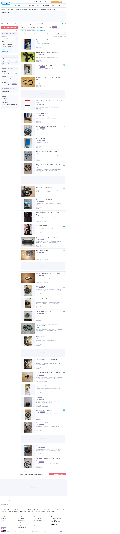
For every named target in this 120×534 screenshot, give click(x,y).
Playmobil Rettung (18, 507)
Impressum (28, 531)
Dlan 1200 (34, 509)
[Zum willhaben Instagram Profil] (56, 531)
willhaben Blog (4, 523)
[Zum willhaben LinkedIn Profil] (63, 531)
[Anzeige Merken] (64, 40)
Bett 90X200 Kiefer (50, 511)
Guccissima (45, 506)
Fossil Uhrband (22, 506)
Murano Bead (3, 507)
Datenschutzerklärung (22, 527)
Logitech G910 (28, 509)
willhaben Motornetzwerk (39, 522)
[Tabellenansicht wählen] (65, 24)
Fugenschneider (56, 509)
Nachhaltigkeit (4, 522)
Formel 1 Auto (29, 507)
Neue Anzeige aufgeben (57, 1)
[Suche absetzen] (16, 38)
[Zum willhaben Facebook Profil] (65, 531)
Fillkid (24, 507)
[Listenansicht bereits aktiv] (63, 24)
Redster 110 (13, 509)
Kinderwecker (51, 506)
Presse (2, 520)
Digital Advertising (37, 518)
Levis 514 (62, 509)
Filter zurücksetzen (41, 30)
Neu (2, 500)
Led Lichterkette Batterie (6, 511)
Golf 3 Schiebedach (15, 511)
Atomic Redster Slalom (5, 509)
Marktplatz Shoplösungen (39, 525)
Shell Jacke (16, 506)
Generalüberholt (12, 500)
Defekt (23, 500)
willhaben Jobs (37, 523)
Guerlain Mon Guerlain (59, 506)
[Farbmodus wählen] (64, 1)
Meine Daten (20, 525)
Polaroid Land (9, 506)
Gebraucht (18, 500)
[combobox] (8, 38)
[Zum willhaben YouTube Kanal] (61, 531)
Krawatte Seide (40, 509)
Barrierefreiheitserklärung (23, 523)
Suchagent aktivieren (11, 27)
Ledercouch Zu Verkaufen (46, 507)
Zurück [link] (21, 33)
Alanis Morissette (11, 507)
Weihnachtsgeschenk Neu (37, 506)
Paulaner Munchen (48, 509)
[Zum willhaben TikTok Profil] (59, 531)
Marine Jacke (28, 506)
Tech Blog (3, 525)
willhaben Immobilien (38, 520)
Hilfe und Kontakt (21, 518)
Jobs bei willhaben (4, 518)
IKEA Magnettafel (36, 507)
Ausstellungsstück (28, 500)
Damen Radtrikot (31, 511)
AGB (15, 531)
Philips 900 (54, 507)
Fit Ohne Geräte (23, 511)
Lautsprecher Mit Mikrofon (40, 511)
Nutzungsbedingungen (22, 522)
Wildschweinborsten (21, 509)
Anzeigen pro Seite (57, 471)
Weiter (47, 33)
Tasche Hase (3, 506)
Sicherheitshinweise (21, 520)
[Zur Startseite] (5, 4)
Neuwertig (6, 500)
